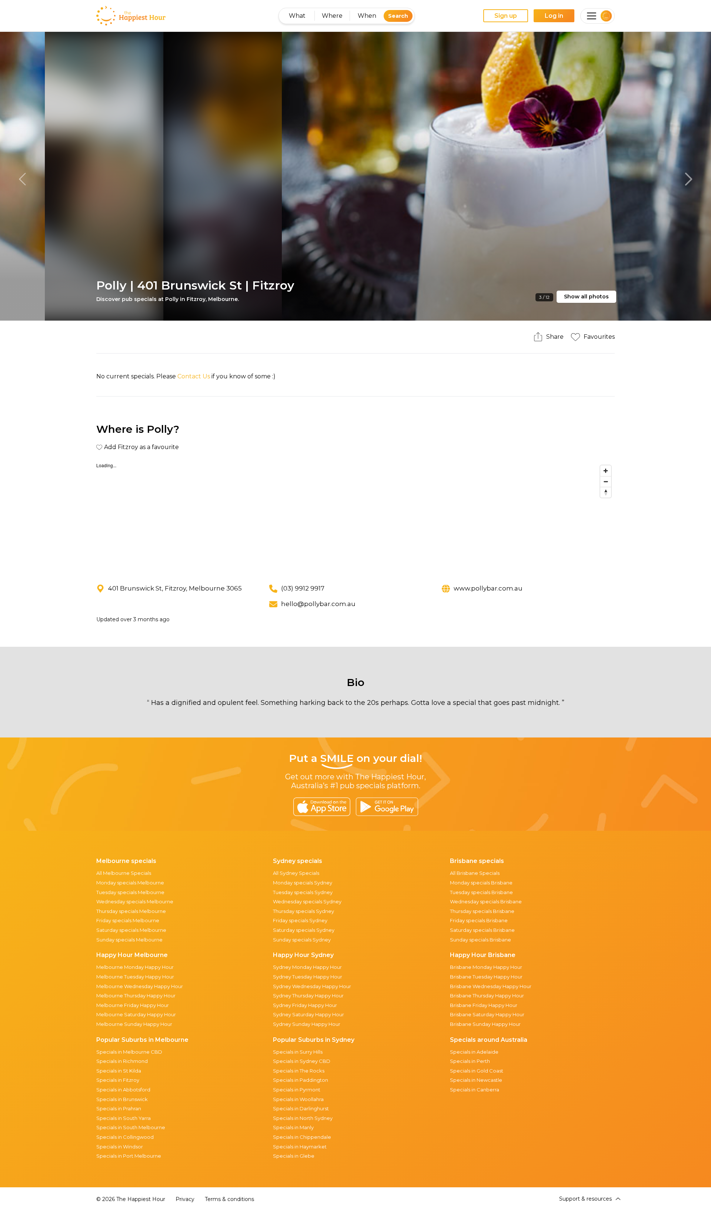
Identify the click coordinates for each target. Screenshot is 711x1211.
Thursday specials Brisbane (482, 911)
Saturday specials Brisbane (482, 930)
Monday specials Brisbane (481, 883)
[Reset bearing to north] (605, 492)
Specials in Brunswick (122, 1099)
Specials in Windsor (119, 1147)
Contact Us (193, 376)
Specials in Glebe (293, 1156)
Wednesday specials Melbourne (134, 901)
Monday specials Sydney (302, 883)
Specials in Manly (293, 1127)
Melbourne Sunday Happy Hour (134, 1024)
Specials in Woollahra (298, 1099)
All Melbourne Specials (123, 873)
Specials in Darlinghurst (301, 1108)
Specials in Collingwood (125, 1137)
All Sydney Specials (296, 873)
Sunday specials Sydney (302, 940)
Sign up (505, 15)
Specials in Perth (470, 1061)
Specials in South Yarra (123, 1118)
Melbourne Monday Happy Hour (135, 967)
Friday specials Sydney (300, 920)
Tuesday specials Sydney (303, 892)
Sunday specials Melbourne (129, 940)
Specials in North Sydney (303, 1118)
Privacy (185, 1199)
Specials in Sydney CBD (301, 1061)
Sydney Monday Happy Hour (307, 967)
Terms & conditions (229, 1199)
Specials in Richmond (122, 1061)
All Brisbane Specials (475, 873)
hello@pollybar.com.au (318, 604)
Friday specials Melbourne (127, 920)
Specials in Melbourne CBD (129, 1052)
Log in (554, 15)
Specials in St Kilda (118, 1071)
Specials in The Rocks (298, 1071)
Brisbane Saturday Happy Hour (487, 1014)
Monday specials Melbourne (130, 883)
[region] (355, 517)
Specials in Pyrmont (296, 1090)
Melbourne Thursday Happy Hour (136, 995)
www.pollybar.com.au (488, 588)
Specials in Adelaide (474, 1052)
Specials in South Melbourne (130, 1127)
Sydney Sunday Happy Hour (306, 1024)
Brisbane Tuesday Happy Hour (486, 977)
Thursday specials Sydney (303, 911)
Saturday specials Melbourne (131, 930)
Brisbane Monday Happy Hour (486, 967)
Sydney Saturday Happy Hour (308, 1014)
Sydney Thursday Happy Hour (308, 995)
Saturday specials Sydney (303, 930)
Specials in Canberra (474, 1090)
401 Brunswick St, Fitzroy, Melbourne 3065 (175, 588)
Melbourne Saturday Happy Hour (136, 1014)
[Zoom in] (605, 470)
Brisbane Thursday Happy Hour (487, 995)
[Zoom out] (605, 481)
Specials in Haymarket (300, 1147)
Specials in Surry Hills (298, 1052)
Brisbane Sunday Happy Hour (485, 1024)
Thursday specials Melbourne (131, 911)
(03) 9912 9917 (302, 588)
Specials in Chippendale (302, 1137)
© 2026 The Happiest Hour (130, 1199)
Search (398, 16)
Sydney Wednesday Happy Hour (312, 986)
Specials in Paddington (300, 1080)
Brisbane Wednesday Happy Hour (490, 986)
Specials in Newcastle (476, 1080)
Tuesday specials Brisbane (481, 892)
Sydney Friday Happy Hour (305, 1005)
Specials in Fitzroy (117, 1080)
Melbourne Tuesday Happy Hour (135, 977)
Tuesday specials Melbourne (130, 892)
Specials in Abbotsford (123, 1090)
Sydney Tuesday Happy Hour (307, 977)
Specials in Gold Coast (476, 1071)
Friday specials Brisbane (479, 920)
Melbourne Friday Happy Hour (132, 1005)
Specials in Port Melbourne (128, 1156)
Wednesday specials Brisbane (486, 901)
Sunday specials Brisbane (480, 940)
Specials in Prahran (118, 1108)
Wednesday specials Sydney (307, 901)
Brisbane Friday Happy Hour (483, 1005)
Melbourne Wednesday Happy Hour (139, 986)
